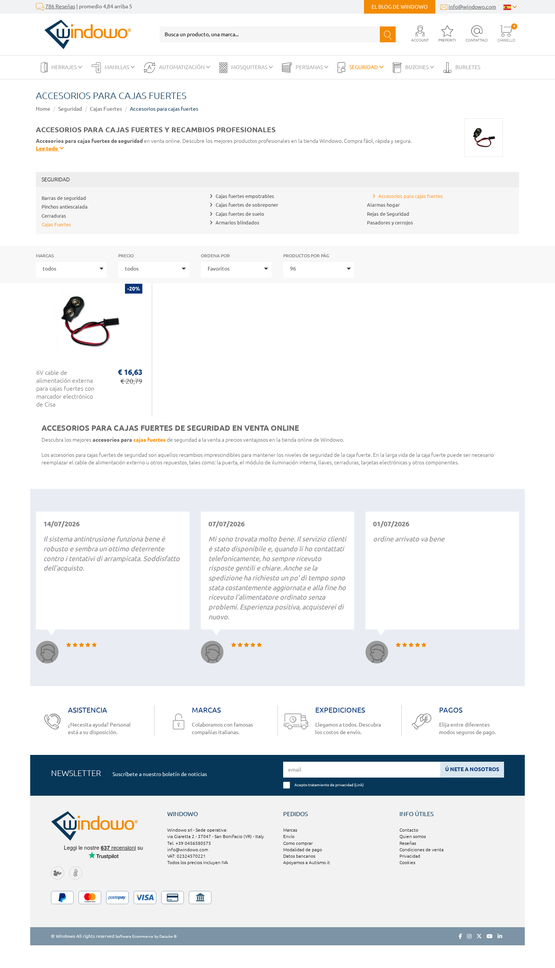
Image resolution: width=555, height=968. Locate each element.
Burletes (467, 67)
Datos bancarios (299, 856)
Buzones (417, 67)
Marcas (290, 829)
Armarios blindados (237, 222)
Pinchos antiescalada (65, 206)
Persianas (310, 67)
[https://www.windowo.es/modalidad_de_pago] (277, 897)
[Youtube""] (490, 936)
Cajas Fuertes (106, 109)
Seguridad (364, 67)
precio (126, 255)
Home (43, 109)
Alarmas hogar (383, 204)
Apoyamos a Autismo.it (306, 862)
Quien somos (412, 836)
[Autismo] (75, 872)
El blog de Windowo (400, 7)
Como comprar (298, 843)
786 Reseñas (60, 6)
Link (358, 784)
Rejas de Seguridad (388, 213)
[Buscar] (388, 34)
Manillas (117, 67)
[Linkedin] (500, 936)
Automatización (182, 67)
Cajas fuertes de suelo (240, 213)
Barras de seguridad (64, 198)
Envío (288, 836)
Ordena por (215, 255)
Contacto (408, 829)
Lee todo (47, 148)
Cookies (407, 862)
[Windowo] (83, 34)
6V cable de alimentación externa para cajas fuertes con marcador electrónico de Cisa (65, 388)
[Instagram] (469, 936)
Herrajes (64, 67)
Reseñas (407, 843)
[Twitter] (479, 936)
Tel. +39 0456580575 (189, 843)
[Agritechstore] (57, 872)
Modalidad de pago (302, 849)
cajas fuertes (149, 440)
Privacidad (409, 856)
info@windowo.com (472, 7)
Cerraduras (54, 215)
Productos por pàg (306, 255)
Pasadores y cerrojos (390, 222)
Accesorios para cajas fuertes (164, 109)
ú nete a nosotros (472, 769)
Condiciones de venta (421, 849)
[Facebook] (460, 936)
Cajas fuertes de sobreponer (247, 204)
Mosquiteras (249, 67)
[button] (420, 34)
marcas (45, 255)
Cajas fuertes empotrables (245, 196)
